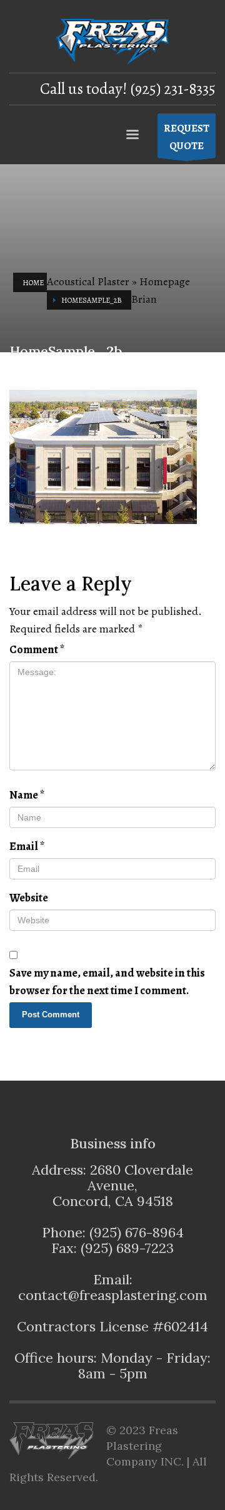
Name (26, 794)
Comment (36, 649)
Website (28, 897)
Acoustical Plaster (88, 281)
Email (26, 846)
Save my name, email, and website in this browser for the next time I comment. (107, 981)
